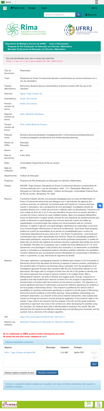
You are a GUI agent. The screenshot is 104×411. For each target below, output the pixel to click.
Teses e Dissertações (59, 43)
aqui (44, 336)
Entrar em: (92, 14)
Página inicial (18, 7)
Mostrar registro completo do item (19, 372)
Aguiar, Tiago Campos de (31, 93)
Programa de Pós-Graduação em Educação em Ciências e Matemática (40, 46)
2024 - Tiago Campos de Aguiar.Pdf (19, 352)
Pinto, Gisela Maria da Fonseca (33, 124)
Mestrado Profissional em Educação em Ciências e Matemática (37, 49)
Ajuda (44, 7)
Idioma (94, 7)
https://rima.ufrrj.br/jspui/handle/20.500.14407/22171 (42, 316)
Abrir (94, 364)
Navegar (32, 7)
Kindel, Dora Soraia (28, 98)
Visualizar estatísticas (47, 372)
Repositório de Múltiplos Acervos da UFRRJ (25, 43)
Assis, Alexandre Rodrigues (32, 114)
